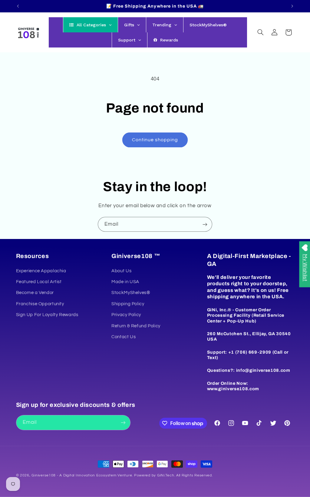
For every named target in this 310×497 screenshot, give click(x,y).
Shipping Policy (127, 304)
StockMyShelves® (130, 292)
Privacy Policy (126, 314)
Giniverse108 (43, 475)
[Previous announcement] (18, 6)
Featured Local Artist (39, 282)
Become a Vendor (35, 292)
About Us (121, 271)
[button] (260, 32)
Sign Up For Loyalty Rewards (47, 314)
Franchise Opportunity (40, 304)
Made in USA (125, 282)
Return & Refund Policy (135, 326)
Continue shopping (155, 139)
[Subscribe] (205, 224)
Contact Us (123, 337)
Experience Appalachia (41, 271)
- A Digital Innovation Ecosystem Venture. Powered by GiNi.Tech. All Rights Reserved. (134, 475)
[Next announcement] (292, 6)
